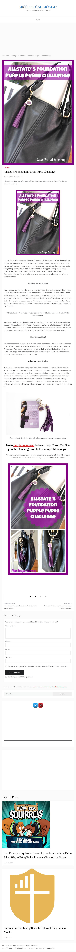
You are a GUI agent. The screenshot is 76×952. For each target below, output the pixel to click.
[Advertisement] (38, 38)
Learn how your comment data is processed (49, 687)
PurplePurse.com (23, 445)
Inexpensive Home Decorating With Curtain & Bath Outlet (20, 607)
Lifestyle (7, 168)
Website (8, 657)
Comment (9, 626)
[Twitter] (35, 705)
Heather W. (19, 177)
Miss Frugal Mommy (38, 7)
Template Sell (50, 948)
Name (8, 641)
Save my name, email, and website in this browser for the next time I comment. (38, 666)
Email (8, 649)
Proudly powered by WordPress (14, 948)
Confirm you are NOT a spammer (20, 677)
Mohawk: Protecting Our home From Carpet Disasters (58, 607)
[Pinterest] (40, 705)
